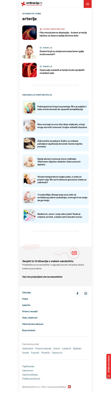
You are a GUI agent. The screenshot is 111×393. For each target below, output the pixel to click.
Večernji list (27, 348)
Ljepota (26, 305)
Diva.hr (56, 348)
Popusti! (35, 352)
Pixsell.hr (45, 352)
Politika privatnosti (31, 378)
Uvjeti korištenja (30, 374)
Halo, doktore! (29, 317)
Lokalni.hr (66, 348)
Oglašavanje (28, 366)
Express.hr (57, 352)
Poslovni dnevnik (43, 348)
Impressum (27, 370)
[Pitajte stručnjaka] (108, 366)
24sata (25, 352)
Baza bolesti (28, 330)
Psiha (25, 299)
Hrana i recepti (30, 311)
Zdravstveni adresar (32, 324)
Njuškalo (77, 348)
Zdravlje (26, 292)
